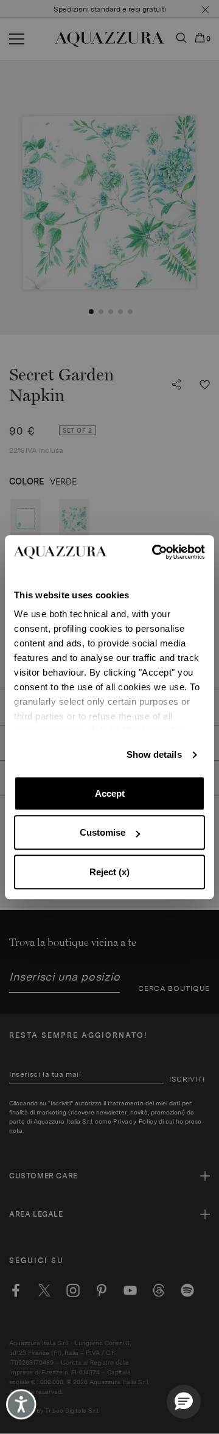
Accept (110, 793)
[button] (184, 1402)
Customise (102, 832)
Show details (154, 754)
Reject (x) (109, 872)
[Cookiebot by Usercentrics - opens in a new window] (156, 552)
